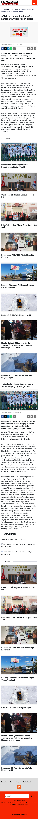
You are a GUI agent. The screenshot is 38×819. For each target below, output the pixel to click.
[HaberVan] (9, 2)
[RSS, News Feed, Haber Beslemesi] (19, 787)
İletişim (18, 782)
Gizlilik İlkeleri (27, 782)
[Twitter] (5, 48)
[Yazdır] (14, 48)
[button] (28, 48)
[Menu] (34, 2)
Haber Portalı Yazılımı (20, 814)
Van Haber (15, 9)
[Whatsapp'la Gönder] (11, 48)
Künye (11, 782)
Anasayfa (7, 9)
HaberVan (4, 782)
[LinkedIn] (8, 48)
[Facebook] (2, 48)
